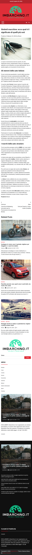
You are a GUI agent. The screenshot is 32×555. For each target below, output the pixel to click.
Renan (19, 36)
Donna (2, 375)
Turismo (3, 391)
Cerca (2, 355)
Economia (3, 378)
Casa (2, 370)
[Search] (29, 22)
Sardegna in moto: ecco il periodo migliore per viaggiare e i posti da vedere (15, 245)
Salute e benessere (5, 385)
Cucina (2, 372)
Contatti (3, 434)
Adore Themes (6, 553)
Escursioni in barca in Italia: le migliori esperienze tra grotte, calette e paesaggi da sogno (16, 415)
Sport (2, 388)
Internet (3, 380)
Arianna (3, 248)
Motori (8, 196)
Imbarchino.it (14, 551)
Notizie (8, 321)
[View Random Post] (26, 22)
